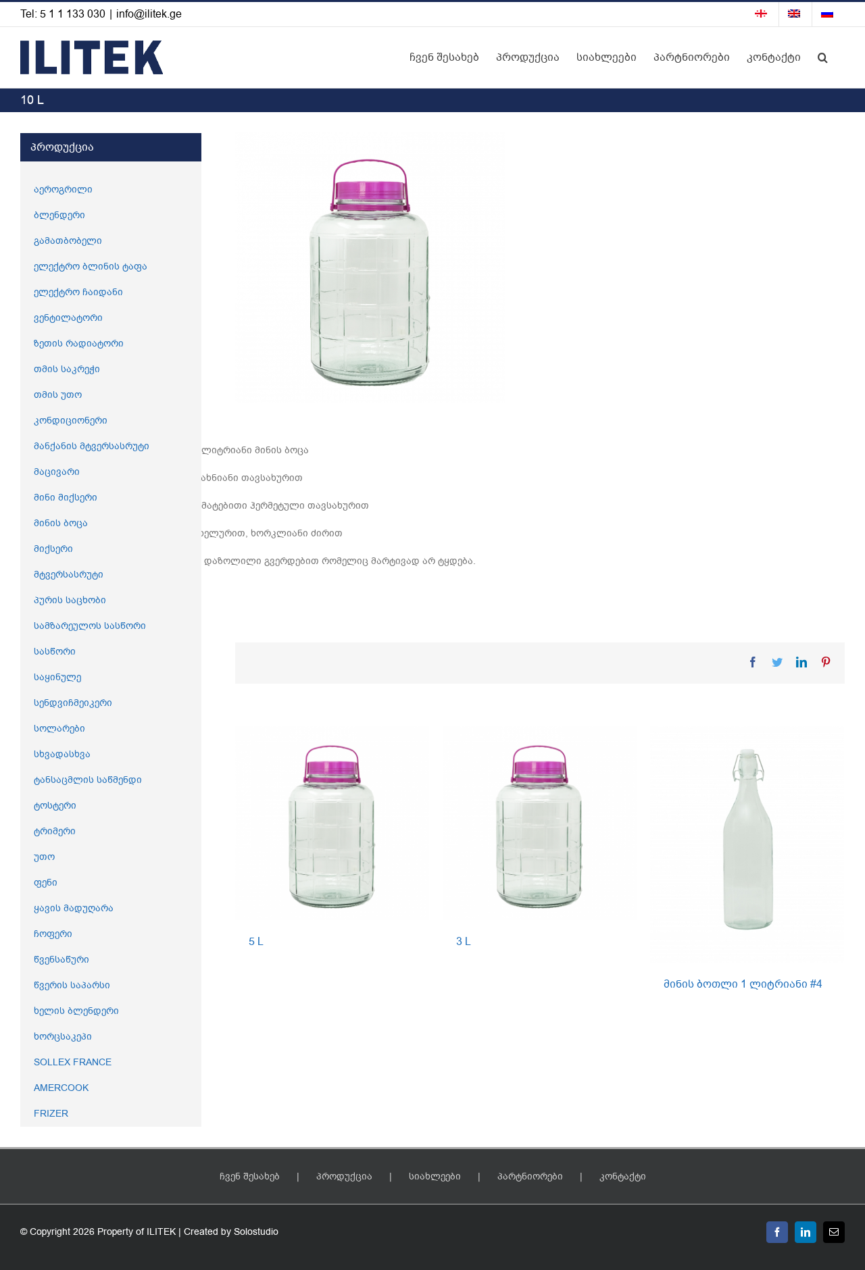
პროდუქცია (344, 1176)
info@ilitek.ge (149, 14)
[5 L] (332, 822)
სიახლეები (435, 1176)
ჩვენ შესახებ (250, 1176)
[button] (823, 57)
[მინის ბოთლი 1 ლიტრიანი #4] (747, 844)
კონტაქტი (622, 1176)
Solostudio (256, 1231)
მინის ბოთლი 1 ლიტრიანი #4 (743, 984)
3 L (463, 941)
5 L (256, 941)
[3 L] (540, 822)
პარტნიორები (530, 1176)
